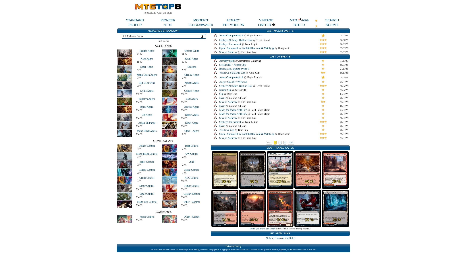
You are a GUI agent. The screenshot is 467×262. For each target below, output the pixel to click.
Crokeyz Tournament (230, 44)
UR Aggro (147, 115)
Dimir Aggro (191, 123)
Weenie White (192, 50)
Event (222, 98)
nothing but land (237, 98)
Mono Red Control (147, 202)
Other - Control (192, 202)
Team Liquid (263, 40)
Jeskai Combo (147, 216)
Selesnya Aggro (147, 99)
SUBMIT (332, 25)
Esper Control (147, 161)
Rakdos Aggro (147, 50)
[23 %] (308, 226)
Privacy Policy (234, 246)
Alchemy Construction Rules (280, 238)
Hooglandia (284, 48)
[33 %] (280, 187)
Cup (221, 94)
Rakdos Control (147, 169)
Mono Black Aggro (147, 131)
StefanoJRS (241, 90)
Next (291, 142)
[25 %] (307, 187)
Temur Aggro (192, 115)
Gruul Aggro (191, 58)
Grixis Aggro (147, 91)
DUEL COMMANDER (201, 24)
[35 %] (252, 187)
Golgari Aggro (191, 91)
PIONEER (168, 20)
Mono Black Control (146, 153)
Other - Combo (192, 216)
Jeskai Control (191, 169)
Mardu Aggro (192, 83)
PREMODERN (233, 25)
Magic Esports (254, 35)
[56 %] (225, 187)
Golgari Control (192, 193)
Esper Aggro (146, 67)
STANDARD (135, 20)
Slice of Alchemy (228, 52)
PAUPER (135, 25)
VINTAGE (266, 20)
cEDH (168, 25)
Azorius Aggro (191, 107)
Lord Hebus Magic (260, 110)
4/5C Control (191, 177)
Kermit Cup (225, 90)
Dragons (192, 67)
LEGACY (233, 20)
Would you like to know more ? (263, 228)
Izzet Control (191, 145)
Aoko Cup (254, 73)
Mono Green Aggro (147, 75)
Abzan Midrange (146, 123)
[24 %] (225, 226)
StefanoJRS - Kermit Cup (232, 64)
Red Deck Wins (147, 83)
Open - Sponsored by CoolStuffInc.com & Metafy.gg (246, 48)
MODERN (200, 20)
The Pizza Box (248, 52)
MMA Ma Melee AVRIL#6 (233, 114)
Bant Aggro (192, 99)
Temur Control (191, 185)
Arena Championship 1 (231, 35)
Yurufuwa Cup (226, 130)
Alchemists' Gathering (249, 60)
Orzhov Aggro (191, 75)
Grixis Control (146, 177)
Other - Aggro (191, 131)
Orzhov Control (147, 145)
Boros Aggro (146, 107)
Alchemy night (227, 60)
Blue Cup (232, 94)
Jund (191, 161)
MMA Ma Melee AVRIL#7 (233, 110)
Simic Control (147, 193)
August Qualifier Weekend (233, 82)
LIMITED (264, 25)
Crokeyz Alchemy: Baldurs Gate (235, 40)
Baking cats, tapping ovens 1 (234, 69)
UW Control (191, 153)
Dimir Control (146, 185)
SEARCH (332, 20)
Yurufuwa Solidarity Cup (232, 73)
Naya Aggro (147, 58)
